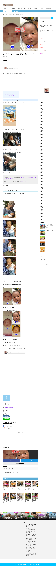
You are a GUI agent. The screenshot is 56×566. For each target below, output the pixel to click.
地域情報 (35, 8)
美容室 (25, 8)
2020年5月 (41, 175)
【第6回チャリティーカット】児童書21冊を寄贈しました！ (46, 28)
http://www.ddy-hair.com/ (9, 407)
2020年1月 (41, 181)
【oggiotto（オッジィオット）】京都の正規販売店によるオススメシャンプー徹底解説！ (31, 554)
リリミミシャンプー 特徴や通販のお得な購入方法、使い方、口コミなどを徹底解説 (31, 525)
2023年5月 (41, 134)
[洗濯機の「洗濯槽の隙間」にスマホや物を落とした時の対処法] (23, 538)
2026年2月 (41, 106)
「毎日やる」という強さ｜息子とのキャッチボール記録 (46, 23)
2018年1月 (41, 216)
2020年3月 (41, 178)
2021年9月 (41, 153)
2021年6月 (41, 156)
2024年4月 (41, 121)
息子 (13, 468)
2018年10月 (41, 203)
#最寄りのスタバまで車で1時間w (26, 177)
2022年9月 (41, 143)
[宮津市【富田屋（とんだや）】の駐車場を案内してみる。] (23, 531)
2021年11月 (41, 150)
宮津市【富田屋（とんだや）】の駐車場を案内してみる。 (31, 532)
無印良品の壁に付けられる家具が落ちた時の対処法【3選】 (31, 545)
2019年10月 (41, 185)
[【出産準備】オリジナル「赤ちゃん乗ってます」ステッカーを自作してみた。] (23, 534)
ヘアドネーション (42, 50)
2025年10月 (41, 108)
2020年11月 (41, 166)
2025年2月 (41, 112)
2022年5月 (41, 146)
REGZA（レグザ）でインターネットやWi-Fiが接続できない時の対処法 (31, 529)
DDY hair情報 (41, 8)
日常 (14, 468)
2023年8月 (41, 130)
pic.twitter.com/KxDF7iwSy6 (8, 178)
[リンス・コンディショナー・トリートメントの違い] (23, 550)
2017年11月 (41, 219)
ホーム (5, 8)
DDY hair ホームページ (48, 8)
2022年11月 (41, 140)
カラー (41, 44)
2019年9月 (41, 187)
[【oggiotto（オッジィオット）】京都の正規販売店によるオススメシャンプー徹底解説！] (23, 553)
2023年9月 (41, 128)
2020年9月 (41, 169)
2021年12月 (41, 149)
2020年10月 (41, 168)
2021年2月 (41, 162)
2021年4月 (41, 159)
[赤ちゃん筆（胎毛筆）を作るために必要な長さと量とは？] (23, 541)
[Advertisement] (24, 4)
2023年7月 (41, 131)
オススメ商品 (30, 8)
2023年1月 (41, 137)
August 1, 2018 (23, 181)
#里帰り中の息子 (33, 177)
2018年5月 (41, 210)
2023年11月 (41, 125)
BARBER (41, 38)
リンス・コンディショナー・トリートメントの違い (31, 551)
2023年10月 (41, 127)
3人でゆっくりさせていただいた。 (10, 95)
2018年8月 (41, 206)
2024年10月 (41, 118)
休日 (12, 468)
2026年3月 (41, 105)
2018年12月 (41, 200)
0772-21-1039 (8, 406)
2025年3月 (41, 111)
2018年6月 (41, 209)
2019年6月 (41, 191)
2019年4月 (41, 194)
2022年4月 (41, 147)
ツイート (41, 256)
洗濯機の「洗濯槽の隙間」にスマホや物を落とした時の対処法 (31, 539)
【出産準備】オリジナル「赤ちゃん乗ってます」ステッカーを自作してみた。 (31, 535)
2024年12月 (41, 115)
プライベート (13, 8)
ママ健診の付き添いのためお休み (9, 94)
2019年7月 (41, 190)
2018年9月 (41, 204)
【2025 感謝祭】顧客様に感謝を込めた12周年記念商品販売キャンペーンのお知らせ (46, 33)
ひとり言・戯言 (20, 8)
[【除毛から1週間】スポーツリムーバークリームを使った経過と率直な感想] (23, 547)
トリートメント (42, 47)
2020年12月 (41, 165)
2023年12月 (41, 124)
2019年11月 (41, 184)
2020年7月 (41, 172)
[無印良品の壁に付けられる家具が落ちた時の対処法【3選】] (23, 544)
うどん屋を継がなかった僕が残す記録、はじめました (46, 31)
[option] (5, 516)
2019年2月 (41, 197)
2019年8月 (41, 188)
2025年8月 (41, 109)
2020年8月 (41, 171)
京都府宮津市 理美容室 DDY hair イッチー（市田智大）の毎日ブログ (13, 561)
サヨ (10, 468)
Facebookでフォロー (43, 259)
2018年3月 (41, 213)
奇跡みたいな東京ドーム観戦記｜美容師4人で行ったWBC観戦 (46, 26)
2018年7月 (41, 207)
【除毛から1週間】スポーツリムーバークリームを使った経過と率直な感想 (31, 548)
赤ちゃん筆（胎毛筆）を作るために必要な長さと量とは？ (31, 542)
